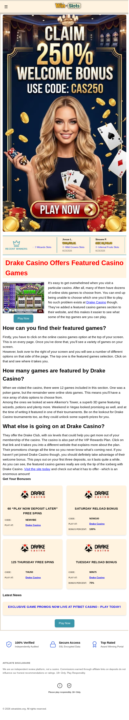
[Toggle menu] (6, 6)
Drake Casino (96, 302)
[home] (69, 10)
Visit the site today (37, 469)
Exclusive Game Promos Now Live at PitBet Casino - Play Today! (64, 606)
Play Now (23, 318)
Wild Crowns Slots (67, 247)
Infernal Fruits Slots (101, 247)
